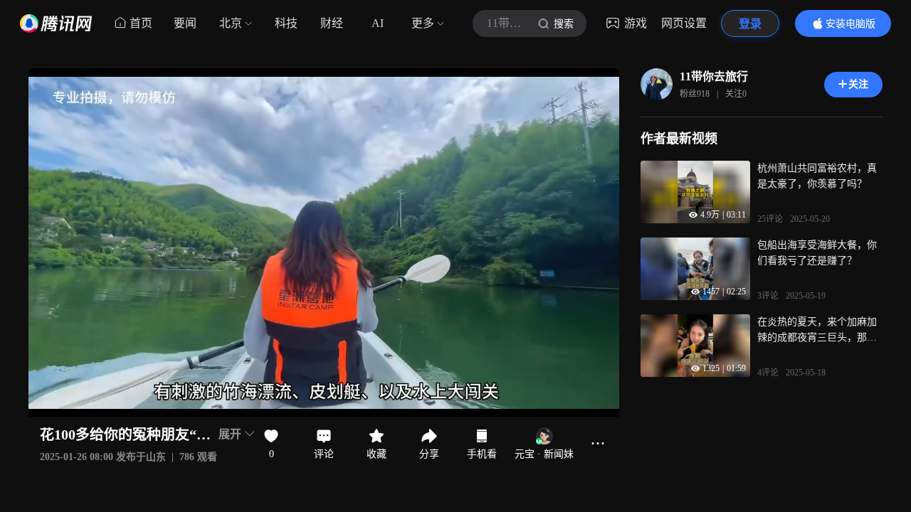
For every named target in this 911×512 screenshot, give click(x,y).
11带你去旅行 (714, 76)
